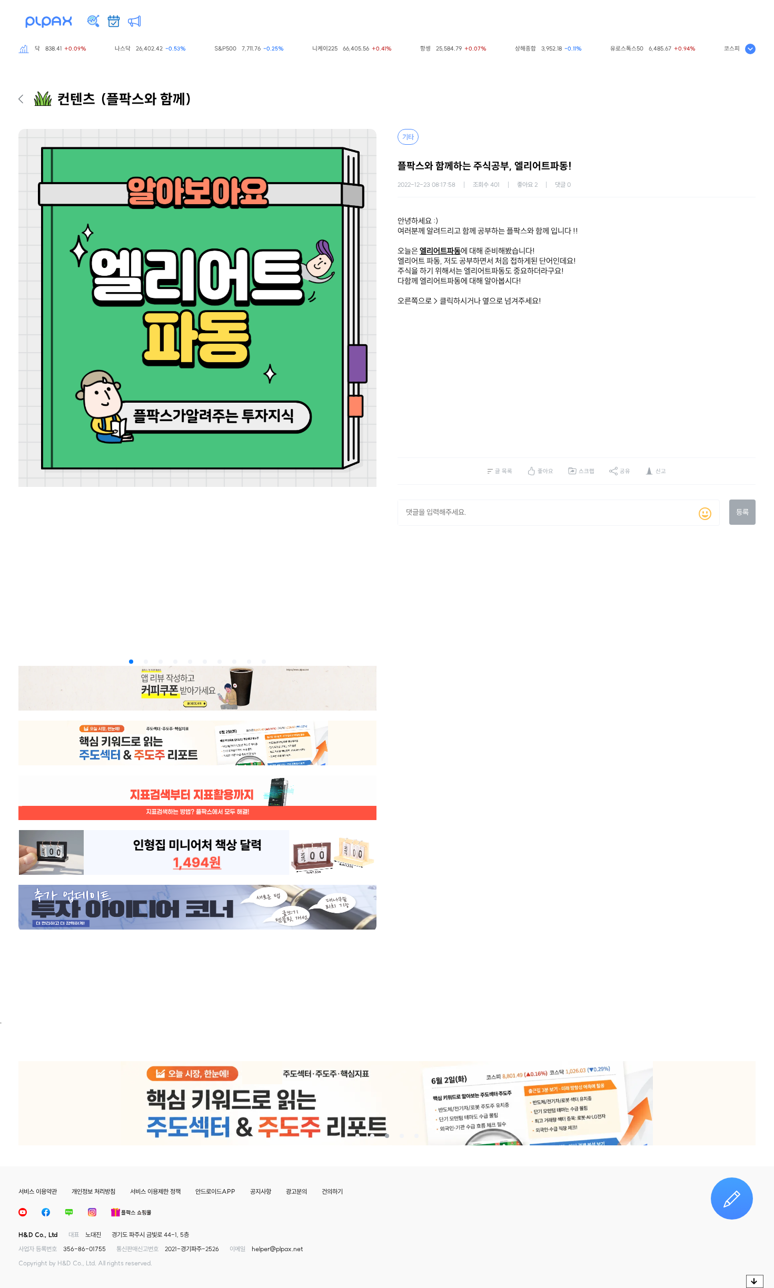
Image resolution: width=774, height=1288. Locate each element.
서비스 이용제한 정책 (155, 1191)
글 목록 (503, 471)
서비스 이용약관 (37, 1191)
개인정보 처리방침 (93, 1191)
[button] (131, 662)
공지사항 (260, 1191)
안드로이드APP (215, 1191)
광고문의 (296, 1191)
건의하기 (332, 1191)
